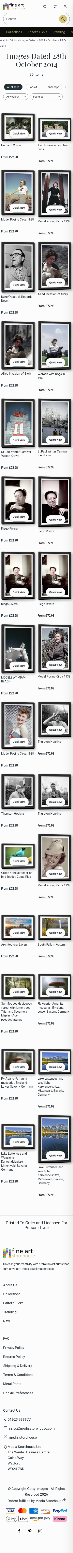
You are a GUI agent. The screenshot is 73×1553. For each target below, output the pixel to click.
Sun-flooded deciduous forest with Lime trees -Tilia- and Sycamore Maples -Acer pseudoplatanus (16, 1011)
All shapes (13, 87)
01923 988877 (19, 1419)
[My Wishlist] (44, 6)
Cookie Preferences (18, 1393)
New (6, 1321)
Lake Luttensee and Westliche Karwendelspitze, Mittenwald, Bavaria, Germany (51, 1086)
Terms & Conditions (18, 1375)
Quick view (19, 133)
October (52, 40)
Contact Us (11, 1410)
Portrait (33, 87)
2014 (42, 40)
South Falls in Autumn (52, 944)
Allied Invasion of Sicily (53, 294)
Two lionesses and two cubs (53, 147)
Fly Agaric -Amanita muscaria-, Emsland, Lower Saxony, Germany (54, 1007)
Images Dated (27, 40)
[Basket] (55, 6)
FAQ (6, 1338)
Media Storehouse (49, 1501)
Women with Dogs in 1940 (51, 376)
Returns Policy (14, 1357)
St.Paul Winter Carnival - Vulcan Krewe (17, 454)
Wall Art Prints (8, 40)
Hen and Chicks (11, 145)
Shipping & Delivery (17, 1366)
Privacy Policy (13, 1348)
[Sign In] (65, 6)
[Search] (63, 19)
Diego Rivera (9, 528)
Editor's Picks (37, 32)
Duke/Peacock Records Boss (16, 298)
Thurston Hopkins (49, 742)
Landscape (53, 87)
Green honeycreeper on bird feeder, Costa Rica (16, 875)
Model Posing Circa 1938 (17, 219)
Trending (59, 32)
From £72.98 (9, 157)
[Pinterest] (30, 1533)
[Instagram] (40, 1533)
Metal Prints (12, 1384)
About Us (10, 1285)
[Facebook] (19, 1533)
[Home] (16, 6)
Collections (14, 32)
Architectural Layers (14, 944)
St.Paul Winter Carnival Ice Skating (52, 453)
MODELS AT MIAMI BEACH (13, 679)
